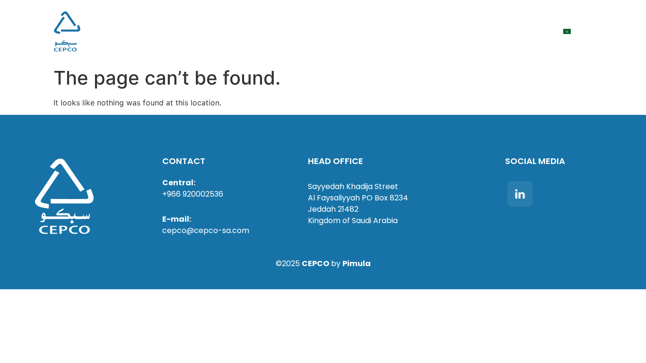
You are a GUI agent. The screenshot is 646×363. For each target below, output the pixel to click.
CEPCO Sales (392, 31)
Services (271, 31)
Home (115, 31)
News (307, 31)
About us (153, 31)
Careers (343, 31)
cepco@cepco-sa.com (205, 230)
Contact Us (530, 31)
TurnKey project (212, 31)
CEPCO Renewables (461, 31)
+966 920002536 (192, 194)
